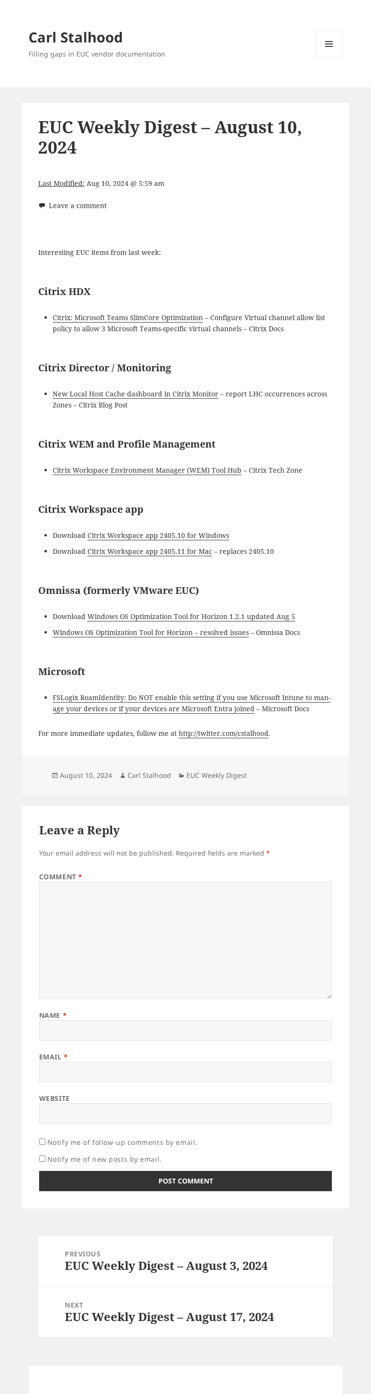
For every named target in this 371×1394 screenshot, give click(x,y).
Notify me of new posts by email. (104, 1159)
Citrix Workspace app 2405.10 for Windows (158, 535)
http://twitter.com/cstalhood (224, 733)
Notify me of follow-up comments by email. (122, 1142)
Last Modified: (61, 183)
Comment (61, 876)
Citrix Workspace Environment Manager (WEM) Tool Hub (147, 470)
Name (53, 1015)
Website (54, 1098)
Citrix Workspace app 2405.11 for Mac (149, 551)
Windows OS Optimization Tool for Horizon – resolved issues (151, 632)
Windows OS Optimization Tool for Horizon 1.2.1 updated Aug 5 (191, 616)
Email (53, 1056)
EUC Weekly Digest (216, 775)
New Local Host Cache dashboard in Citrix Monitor (135, 393)
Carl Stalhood (76, 37)
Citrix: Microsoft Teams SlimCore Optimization (128, 317)
